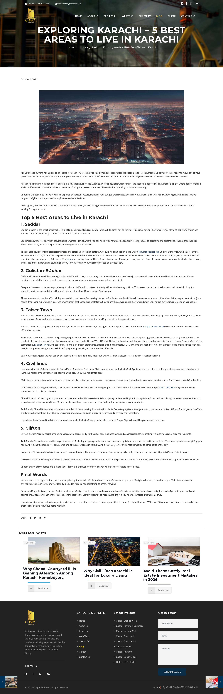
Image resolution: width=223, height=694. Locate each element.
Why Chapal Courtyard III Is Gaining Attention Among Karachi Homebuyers (49, 573)
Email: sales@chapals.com (69, 3)
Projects (109, 16)
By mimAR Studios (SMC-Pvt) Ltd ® (180, 687)
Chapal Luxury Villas (126, 656)
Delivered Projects (125, 662)
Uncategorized (89, 47)
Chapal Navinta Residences (129, 625)
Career (171, 16)
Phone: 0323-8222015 (38, 3)
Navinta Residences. (149, 251)
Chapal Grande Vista (153, 326)
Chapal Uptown (123, 646)
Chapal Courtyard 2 (126, 641)
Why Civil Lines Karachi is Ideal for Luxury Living (107, 573)
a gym (70, 259)
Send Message (172, 671)
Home (78, 16)
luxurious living (42, 344)
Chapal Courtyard (125, 636)
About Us (92, 16)
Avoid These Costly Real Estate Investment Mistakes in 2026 (170, 575)
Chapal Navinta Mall (126, 631)
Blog (159, 16)
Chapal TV (145, 16)
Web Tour (127, 16)
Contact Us (188, 16)
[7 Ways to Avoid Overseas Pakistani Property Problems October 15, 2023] (214, 682)
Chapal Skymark (167, 387)
